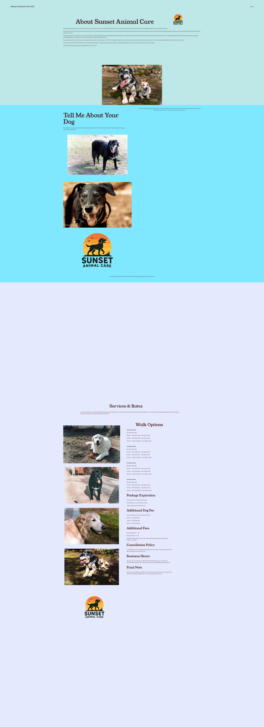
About (251, 6)
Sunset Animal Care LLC (23, 6)
